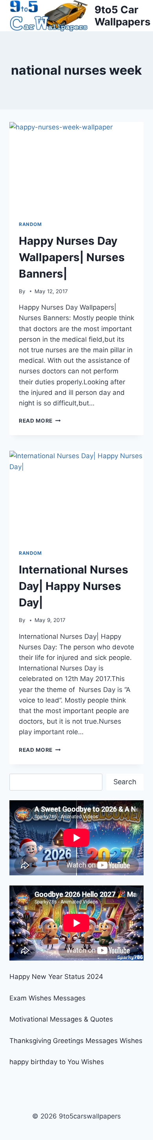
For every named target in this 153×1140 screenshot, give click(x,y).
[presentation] (76, 166)
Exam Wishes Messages (47, 998)
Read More (40, 421)
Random (30, 224)
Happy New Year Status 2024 (56, 976)
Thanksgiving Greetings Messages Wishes (75, 1041)
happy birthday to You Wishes (56, 1062)
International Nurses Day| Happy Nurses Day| (73, 586)
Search (125, 782)
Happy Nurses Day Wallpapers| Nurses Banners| (72, 257)
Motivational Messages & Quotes (61, 1019)
